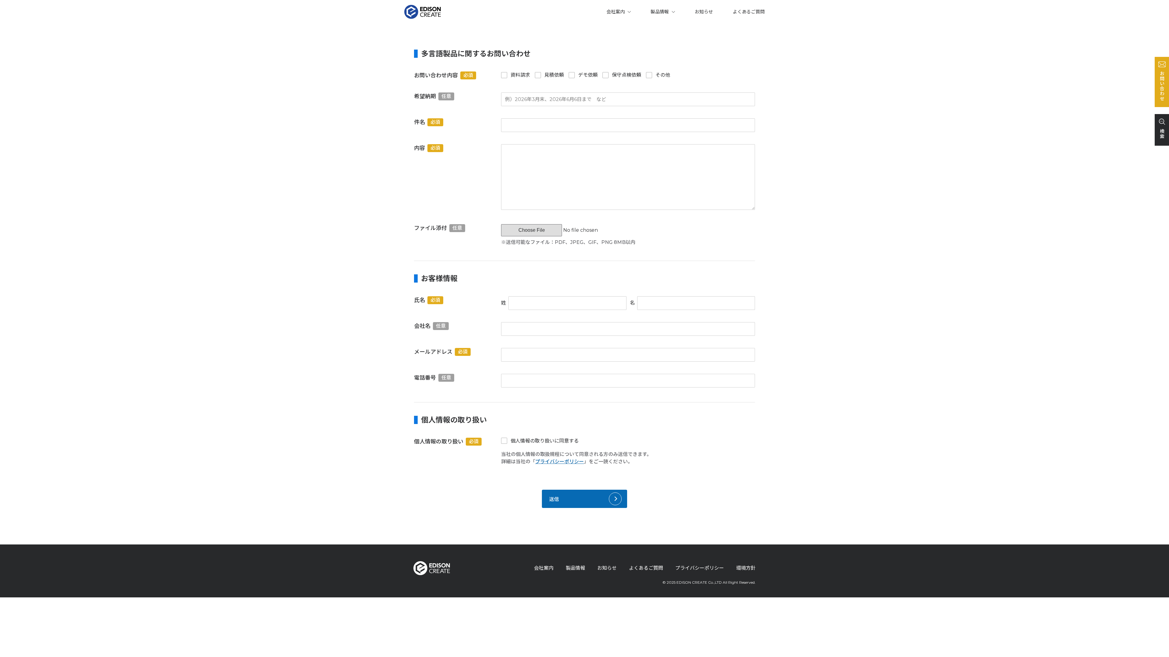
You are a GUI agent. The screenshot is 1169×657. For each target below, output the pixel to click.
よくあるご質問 (749, 12)
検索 (1162, 134)
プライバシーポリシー (559, 461)
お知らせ (704, 12)
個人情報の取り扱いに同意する (545, 441)
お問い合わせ (1162, 86)
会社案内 (615, 12)
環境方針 (746, 568)
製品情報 (660, 12)
